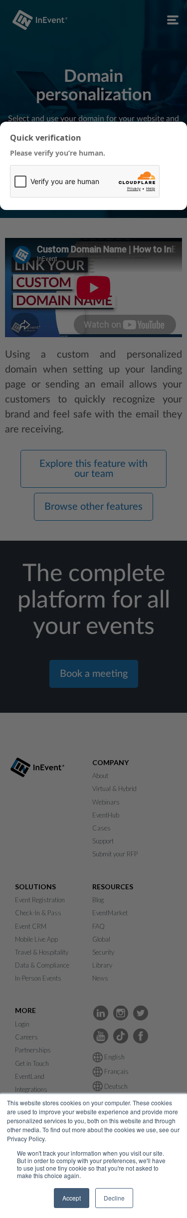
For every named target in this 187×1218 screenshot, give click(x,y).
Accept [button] (71, 1198)
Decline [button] (114, 1198)
